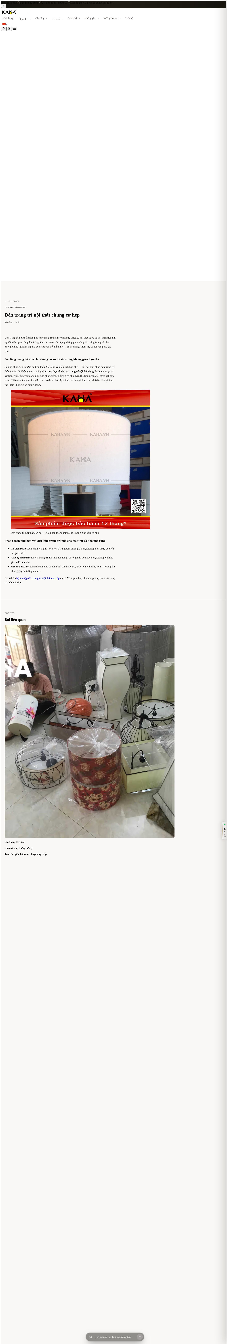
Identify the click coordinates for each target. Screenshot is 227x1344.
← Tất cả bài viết (12, 301)
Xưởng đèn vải (110, 18)
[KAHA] (16, 14)
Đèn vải (57, 19)
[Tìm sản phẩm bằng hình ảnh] (90, 1337)
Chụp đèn (23, 19)
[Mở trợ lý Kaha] (140, 1337)
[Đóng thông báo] (3, 6)
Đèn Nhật (72, 18)
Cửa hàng (8, 18)
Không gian (90, 18)
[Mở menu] (14, 28)
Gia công (39, 18)
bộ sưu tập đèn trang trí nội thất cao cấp (38, 578)
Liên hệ (129, 18)
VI (6, 24)
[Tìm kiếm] (3, 29)
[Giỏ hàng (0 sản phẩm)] (9, 29)
